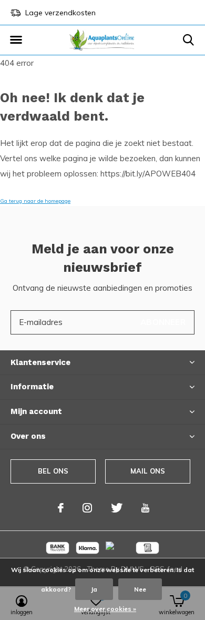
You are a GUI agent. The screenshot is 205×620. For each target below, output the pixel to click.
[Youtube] (145, 507)
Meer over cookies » (105, 609)
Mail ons (147, 471)
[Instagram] (87, 507)
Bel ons (53, 471)
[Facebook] (61, 507)
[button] (16, 40)
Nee (140, 589)
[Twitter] (116, 507)
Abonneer (163, 322)
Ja (94, 589)
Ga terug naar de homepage (35, 201)
